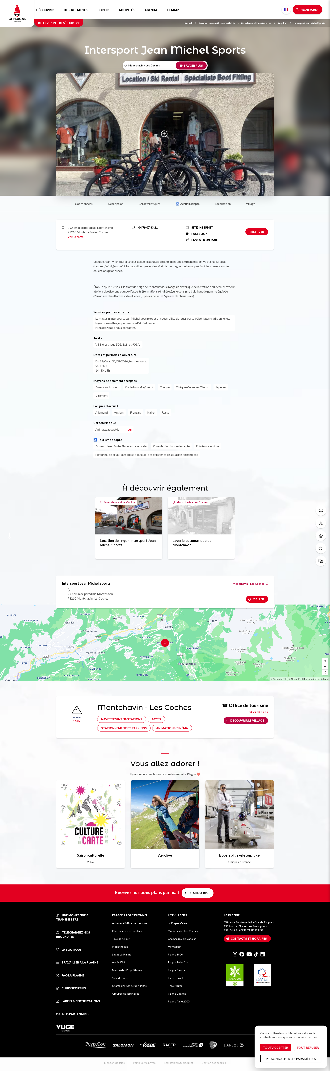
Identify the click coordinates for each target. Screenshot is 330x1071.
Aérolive (165, 855)
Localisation (223, 203)
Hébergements (75, 10)
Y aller (258, 599)
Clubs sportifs (73, 988)
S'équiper (282, 23)
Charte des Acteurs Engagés (129, 985)
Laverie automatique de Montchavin (192, 542)
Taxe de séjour (120, 938)
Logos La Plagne (121, 954)
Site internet (202, 227)
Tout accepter (275, 1047)
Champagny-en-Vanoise (182, 938)
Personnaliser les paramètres (291, 1058)
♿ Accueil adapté (188, 203)
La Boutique (71, 949)
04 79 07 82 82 (258, 712)
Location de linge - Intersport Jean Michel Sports (128, 542)
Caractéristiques (149, 203)
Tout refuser (308, 1047)
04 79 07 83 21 (148, 227)
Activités (126, 10)
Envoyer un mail (204, 240)
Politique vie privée (144, 1062)
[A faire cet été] (320, 510)
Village (250, 203)
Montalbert (174, 946)
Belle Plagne (175, 985)
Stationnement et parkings (124, 728)
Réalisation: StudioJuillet (178, 1062)
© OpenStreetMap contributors (304, 679)
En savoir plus (191, 65)
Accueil (188, 23)
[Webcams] (320, 535)
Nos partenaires (75, 1014)
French (286, 9)
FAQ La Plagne (72, 975)
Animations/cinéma (172, 728)
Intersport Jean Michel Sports (309, 23)
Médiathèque (120, 946)
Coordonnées (84, 203)
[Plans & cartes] (320, 523)
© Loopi (325, 679)
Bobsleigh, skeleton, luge (239, 855)
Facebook (199, 233)
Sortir (103, 10)
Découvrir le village (247, 720)
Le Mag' (173, 10)
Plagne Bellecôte (178, 962)
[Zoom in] (325, 661)
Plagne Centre (176, 970)
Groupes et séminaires (125, 993)
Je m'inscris (198, 893)
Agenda (151, 10)
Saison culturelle (90, 855)
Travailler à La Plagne (79, 962)
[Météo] (320, 548)
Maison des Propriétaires (127, 970)
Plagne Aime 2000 (178, 1001)
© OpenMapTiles (279, 679)
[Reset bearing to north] (325, 672)
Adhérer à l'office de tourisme (129, 923)
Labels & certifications (80, 1001)
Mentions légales (114, 1062)
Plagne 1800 (175, 954)
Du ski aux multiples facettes (256, 23)
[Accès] (320, 560)
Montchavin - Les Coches (119, 502)
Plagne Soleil (175, 978)
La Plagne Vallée (177, 923)
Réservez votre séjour (56, 23)
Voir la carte (75, 236)
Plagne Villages (177, 993)
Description (115, 203)
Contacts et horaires (249, 938)
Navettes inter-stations (121, 719)
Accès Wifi (118, 962)
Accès (156, 719)
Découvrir (45, 10)
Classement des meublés (127, 931)
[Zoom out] (325, 666)
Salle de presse (121, 978)
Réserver (256, 231)
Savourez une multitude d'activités (217, 23)
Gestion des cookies (213, 1062)
